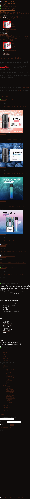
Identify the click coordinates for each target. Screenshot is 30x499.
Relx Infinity (9, 399)
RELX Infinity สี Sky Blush (7, 240)
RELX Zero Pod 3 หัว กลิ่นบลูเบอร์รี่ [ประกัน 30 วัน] (13, 173)
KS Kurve (8, 19)
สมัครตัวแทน (6, 360)
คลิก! (19, 90)
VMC (7, 32)
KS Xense (9, 376)
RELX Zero (11, 8)
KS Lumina (9, 373)
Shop (5, 8)
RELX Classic (4, 38)
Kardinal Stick (10, 35)
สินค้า (4, 354)
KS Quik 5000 (10, 389)
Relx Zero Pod (17, 37)
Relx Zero (9, 379)
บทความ (5, 358)
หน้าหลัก (5, 352)
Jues (7, 31)
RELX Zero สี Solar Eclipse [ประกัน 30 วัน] (11, 274)
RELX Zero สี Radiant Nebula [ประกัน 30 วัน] (12, 206)
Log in (12, 425)
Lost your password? (5, 427)
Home (1, 8)
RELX (26, 37)
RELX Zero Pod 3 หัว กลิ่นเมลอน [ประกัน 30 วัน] (13, 251)
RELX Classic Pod (13, 38)
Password (3, 422)
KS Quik (8, 372)
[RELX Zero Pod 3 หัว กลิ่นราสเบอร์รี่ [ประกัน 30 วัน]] (9, 29)
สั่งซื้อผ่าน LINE (4, 35)
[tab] (16, 53)
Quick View (3, 100)
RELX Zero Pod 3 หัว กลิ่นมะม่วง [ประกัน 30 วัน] (13, 106)
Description (6, 53)
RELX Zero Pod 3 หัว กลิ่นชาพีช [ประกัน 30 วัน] (13, 139)
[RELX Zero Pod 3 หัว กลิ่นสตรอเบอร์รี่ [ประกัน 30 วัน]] (7, 28)
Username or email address (8, 417)
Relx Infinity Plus (10, 377)
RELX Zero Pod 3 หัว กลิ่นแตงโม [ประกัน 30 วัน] (13, 263)
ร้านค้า (5, 33)
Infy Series (9, 380)
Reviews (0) (6, 54)
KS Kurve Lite (10, 375)
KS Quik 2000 (10, 39)
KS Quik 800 (9, 40)
